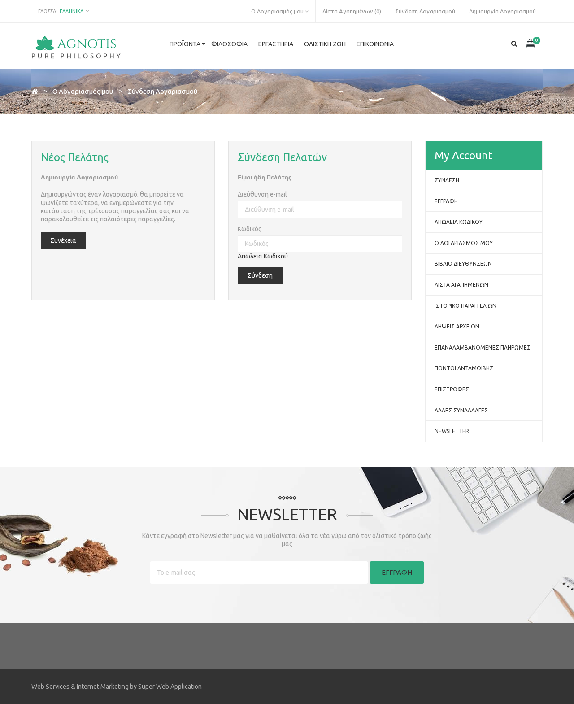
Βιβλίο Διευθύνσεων (463, 264)
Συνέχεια (63, 240)
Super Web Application (170, 686)
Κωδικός (249, 228)
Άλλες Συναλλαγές (461, 410)
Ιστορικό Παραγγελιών (465, 306)
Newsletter (452, 431)
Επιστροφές (452, 389)
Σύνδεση (447, 180)
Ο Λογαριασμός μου (464, 243)
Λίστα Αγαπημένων (461, 285)
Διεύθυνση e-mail (262, 194)
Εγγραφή (446, 201)
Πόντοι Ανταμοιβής (464, 368)
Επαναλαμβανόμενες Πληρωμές (483, 347)
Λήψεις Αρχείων (457, 326)
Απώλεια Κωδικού (263, 256)
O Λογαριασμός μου (82, 91)
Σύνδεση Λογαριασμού (162, 91)
